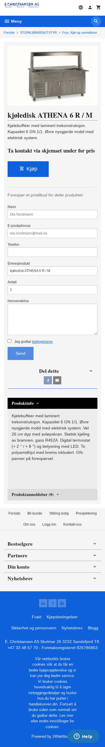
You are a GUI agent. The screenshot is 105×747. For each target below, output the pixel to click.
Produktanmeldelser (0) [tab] (33, 494)
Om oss (29, 524)
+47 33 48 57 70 (23, 647)
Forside (9, 32)
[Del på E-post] (57, 380)
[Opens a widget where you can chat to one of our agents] (83, 737)
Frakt (36, 617)
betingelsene (42, 342)
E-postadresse (19, 226)
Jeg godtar (33, 342)
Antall (12, 282)
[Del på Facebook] (48, 380)
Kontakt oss (72, 524)
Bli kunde (34, 513)
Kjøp (32, 169)
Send (20, 353)
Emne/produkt (19, 263)
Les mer (66, 715)
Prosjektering (86, 513)
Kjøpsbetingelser (62, 617)
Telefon (13, 245)
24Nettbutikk (63, 736)
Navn (12, 207)
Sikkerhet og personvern (33, 628)
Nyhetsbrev (72, 628)
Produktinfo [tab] (23, 403)
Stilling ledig (59, 513)
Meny (16, 21)
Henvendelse (18, 301)
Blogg (93, 628)
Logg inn (49, 524)
